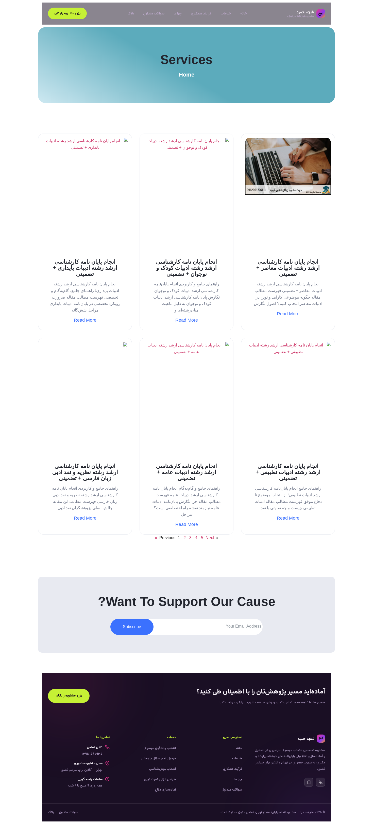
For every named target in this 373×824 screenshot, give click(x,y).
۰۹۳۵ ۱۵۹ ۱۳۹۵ (92, 754)
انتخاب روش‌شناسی (162, 769)
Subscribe (132, 627)
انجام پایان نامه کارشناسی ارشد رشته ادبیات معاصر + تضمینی (288, 268)
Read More (288, 313)
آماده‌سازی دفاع (165, 789)
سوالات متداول (153, 13)
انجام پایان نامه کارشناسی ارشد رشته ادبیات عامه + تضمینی (186, 472)
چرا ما (178, 13)
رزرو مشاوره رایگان (67, 13)
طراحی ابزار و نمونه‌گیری (160, 779)
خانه (243, 13)
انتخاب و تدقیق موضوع (160, 748)
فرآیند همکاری (201, 13)
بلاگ (130, 13)
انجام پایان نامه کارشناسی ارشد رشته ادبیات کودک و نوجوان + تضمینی (186, 268)
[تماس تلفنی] (320, 782)
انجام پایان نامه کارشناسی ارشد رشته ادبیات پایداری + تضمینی (85, 268)
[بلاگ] (308, 782)
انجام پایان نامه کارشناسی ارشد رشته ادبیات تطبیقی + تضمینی (288, 472)
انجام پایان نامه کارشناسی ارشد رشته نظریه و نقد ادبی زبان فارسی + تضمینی (85, 472)
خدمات (226, 13)
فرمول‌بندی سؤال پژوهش (158, 758)
